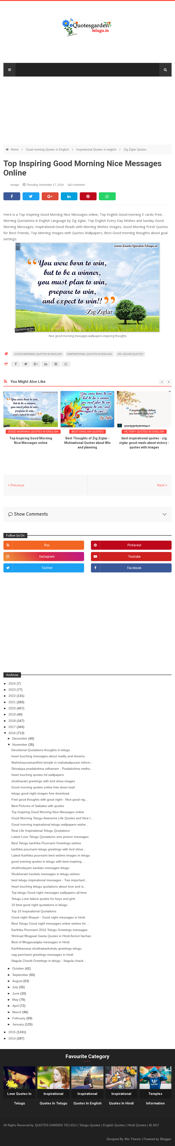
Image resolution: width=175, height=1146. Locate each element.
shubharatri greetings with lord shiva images (43, 781)
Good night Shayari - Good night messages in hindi (48, 917)
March (17, 1012)
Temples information (155, 1098)
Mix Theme (133, 1139)
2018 (12, 721)
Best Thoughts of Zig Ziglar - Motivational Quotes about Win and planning (87, 442)
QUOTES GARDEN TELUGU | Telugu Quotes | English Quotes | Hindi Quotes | (92, 1125)
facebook (134, 568)
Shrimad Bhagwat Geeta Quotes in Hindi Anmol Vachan (51, 936)
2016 (12, 733)
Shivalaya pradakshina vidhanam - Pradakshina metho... (52, 768)
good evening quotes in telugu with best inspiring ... (48, 861)
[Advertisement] (88, 108)
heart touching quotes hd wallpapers (37, 775)
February (19, 1018)
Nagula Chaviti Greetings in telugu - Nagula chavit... (48, 961)
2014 (12, 1038)
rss (47, 545)
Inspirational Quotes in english (96, 149)
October (18, 968)
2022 (12, 696)
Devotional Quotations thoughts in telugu (40, 750)
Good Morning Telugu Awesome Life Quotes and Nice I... (52, 818)
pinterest (134, 545)
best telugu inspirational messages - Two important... (49, 880)
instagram (47, 557)
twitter (47, 568)
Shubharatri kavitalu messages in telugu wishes (45, 874)
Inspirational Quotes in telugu (53, 1098)
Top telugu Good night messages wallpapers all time (49, 892)
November (20, 744)
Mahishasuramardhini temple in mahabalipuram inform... (52, 762)
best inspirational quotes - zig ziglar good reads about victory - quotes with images (144, 442)
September (20, 975)
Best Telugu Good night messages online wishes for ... (50, 923)
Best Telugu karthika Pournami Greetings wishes (46, 843)
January (18, 1024)
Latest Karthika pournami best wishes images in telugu (50, 855)
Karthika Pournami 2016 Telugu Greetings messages (49, 930)
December (20, 738)
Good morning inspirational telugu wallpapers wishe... (49, 824)
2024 (12, 683)
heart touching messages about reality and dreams (48, 756)
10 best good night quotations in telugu (39, 905)
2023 (12, 689)
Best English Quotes (87, 431)
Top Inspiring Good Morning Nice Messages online (47, 812)
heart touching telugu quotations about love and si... (48, 886)
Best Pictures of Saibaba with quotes (37, 806)
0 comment (77, 184)
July (15, 987)
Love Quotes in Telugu (19, 1098)
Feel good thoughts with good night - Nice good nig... (49, 799)
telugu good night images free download (40, 793)
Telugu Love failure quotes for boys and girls (43, 899)
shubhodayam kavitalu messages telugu (40, 868)
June (16, 993)
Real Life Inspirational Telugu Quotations (40, 830)
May (15, 999)
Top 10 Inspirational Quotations (33, 911)
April (16, 1005)
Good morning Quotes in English (48, 149)
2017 (12, 727)
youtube (134, 557)
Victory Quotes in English (144, 431)
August (17, 981)
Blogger (165, 1139)
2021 (12, 702)
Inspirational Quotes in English (87, 1098)
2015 (12, 1032)
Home (15, 149)
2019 (12, 714)
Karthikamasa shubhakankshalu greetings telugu (46, 948)
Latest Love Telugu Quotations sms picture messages (50, 837)
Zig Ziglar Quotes (135, 149)
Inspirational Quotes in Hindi (121, 1098)
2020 (12, 708)
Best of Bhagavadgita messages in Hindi (40, 942)
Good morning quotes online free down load (43, 787)
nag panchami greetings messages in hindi (42, 954)
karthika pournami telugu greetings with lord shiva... (48, 849)
